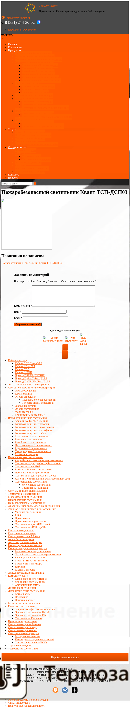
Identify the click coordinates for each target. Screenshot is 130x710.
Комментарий (23, 305)
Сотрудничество (17, 147)
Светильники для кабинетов (24, 624)
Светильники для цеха (35, 104)
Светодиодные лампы (27, 584)
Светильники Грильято (28, 618)
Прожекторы (22, 110)
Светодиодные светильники (31, 481)
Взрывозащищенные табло (30, 433)
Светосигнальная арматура (23, 633)
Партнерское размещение (36, 159)
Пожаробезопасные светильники (27, 502)
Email (18, 317)
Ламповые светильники (28, 439)
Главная (12, 44)
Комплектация (23, 393)
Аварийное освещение (21, 539)
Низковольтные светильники (25, 499)
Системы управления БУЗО (31, 642)
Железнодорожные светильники (26, 572)
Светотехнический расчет (30, 138)
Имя (17, 311)
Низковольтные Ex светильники (33, 445)
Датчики (20, 566)
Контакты (13, 174)
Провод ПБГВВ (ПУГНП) (30, 375)
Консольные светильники (36, 484)
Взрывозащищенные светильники (34, 62)
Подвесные (21, 597)
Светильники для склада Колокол (27, 490)
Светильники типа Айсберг (24, 536)
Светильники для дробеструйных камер (38, 463)
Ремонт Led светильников (30, 132)
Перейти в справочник (22, 29)
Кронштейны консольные (30, 414)
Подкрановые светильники (37, 101)
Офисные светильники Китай (32, 612)
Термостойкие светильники (24, 493)
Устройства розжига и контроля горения (38, 554)
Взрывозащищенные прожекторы (41, 80)
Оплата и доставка (25, 150)
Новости (13, 177)
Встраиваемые (23, 593)
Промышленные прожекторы (32, 472)
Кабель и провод (17, 360)
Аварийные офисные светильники (35, 609)
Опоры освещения (25, 396)
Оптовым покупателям (28, 162)
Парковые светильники (35, 92)
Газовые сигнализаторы (28, 563)
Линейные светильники (22, 587)
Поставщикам (23, 153)
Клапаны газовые (25, 569)
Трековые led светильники (23, 648)
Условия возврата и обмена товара (28, 699)
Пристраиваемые (25, 600)
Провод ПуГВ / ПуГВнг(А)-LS (32, 381)
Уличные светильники (28, 83)
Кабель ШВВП (23, 372)
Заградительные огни (27, 636)
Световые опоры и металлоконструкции (38, 59)
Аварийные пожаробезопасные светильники (34, 505)
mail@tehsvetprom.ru (18, 17)
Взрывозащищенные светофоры (33, 430)
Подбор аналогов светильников (33, 135)
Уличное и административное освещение (32, 509)
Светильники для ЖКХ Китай (32, 524)
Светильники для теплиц (22, 630)
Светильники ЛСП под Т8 (30, 527)
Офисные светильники (21, 606)
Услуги (12, 129)
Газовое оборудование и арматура (27, 548)
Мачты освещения (25, 390)
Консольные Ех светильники (38, 74)
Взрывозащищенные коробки (32, 424)
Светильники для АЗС (28, 120)
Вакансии (20, 165)
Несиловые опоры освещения (39, 399)
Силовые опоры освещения (37, 402)
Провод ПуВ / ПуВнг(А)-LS (31, 378)
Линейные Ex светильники (30, 442)
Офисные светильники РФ (30, 615)
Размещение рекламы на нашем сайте (36, 144)
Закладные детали (25, 405)
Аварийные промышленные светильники (39, 460)
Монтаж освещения (26, 141)
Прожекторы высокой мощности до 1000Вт (47, 116)
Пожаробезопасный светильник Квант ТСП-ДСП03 (31, 263)
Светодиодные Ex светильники (33, 451)
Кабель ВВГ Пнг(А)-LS (28, 363)
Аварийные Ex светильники (38, 71)
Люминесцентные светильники (26, 590)
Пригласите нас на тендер (30, 171)
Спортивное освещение (22, 533)
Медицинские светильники (24, 603)
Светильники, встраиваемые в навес (43, 126)
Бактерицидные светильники (25, 545)
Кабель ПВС (22, 369)
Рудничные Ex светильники (31, 448)
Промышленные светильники (32, 98)
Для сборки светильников (30, 581)
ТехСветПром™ (48, 5)
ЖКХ (18, 515)
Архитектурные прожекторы (38, 86)
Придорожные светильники (38, 123)
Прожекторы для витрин (22, 621)
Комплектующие (18, 575)
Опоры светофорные (27, 408)
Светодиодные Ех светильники (40, 65)
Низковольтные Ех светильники (40, 77)
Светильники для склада (22, 627)
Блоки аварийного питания (31, 578)
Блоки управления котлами (30, 557)
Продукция (14, 50)
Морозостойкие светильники (25, 496)
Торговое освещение (20, 645)
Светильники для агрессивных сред (35, 475)
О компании (15, 47)
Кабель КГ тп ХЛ (25, 366)
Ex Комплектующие (26, 454)
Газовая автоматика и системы (32, 560)
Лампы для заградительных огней (34, 639)
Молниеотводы (24, 411)
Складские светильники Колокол (34, 95)
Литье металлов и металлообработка (29, 384)
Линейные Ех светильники (37, 68)
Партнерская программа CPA (32, 168)
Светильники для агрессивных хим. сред (45, 107)
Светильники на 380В (27, 466)
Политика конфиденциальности (26, 705)
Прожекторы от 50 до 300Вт (38, 113)
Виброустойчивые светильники (33, 469)
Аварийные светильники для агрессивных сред (42, 478)
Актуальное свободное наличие (33, 53)
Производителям (31, 156)
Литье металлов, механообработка (35, 56)
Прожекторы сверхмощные (31, 521)
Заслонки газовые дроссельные (33, 551)
